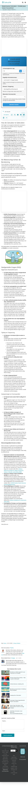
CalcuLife (5, 9)
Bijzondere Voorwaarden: (9, 94)
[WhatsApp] (12, 115)
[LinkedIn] (24, 115)
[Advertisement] (14, 47)
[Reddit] (3, 118)
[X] (15, 115)
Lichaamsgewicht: (8, 68)
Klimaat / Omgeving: (8, 86)
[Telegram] (18, 115)
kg (20, 71)
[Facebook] (21, 115)
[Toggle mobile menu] (25, 2)
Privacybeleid (22, 759)
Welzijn (18, 643)
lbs (24, 71)
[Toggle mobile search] (22, 2)
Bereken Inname (14, 104)
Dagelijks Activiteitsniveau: (10, 77)
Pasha (5, 643)
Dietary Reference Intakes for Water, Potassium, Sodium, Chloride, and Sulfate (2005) (14, 470)
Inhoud (9, 9)
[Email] (6, 118)
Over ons (22, 756)
